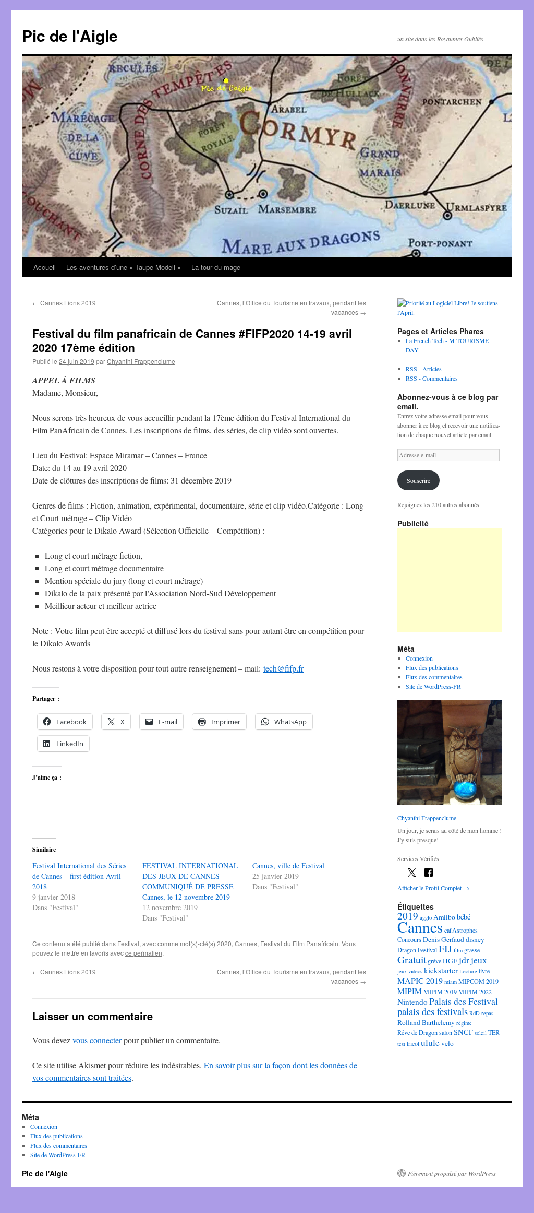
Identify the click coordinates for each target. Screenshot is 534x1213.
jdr (464, 959)
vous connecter (97, 1039)
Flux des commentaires (434, 677)
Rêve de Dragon (417, 1032)
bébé (463, 917)
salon (445, 1032)
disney (475, 939)
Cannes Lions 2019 (64, 302)
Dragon (406, 950)
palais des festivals (432, 1011)
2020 (224, 943)
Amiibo (444, 917)
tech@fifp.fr (283, 668)
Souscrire (418, 480)
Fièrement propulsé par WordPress (452, 1173)
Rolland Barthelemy (426, 1022)
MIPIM (409, 991)
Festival (128, 943)
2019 (407, 915)
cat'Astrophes (461, 930)
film (458, 950)
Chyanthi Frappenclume (141, 361)
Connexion (419, 658)
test (401, 1043)
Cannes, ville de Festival (288, 865)
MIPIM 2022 (475, 991)
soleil (481, 1033)
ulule (430, 1042)
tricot (413, 1043)
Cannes (246, 943)
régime (464, 1023)
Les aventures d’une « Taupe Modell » (123, 267)
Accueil (44, 267)
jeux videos (409, 971)
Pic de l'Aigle (70, 35)
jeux (479, 959)
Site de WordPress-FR (433, 686)
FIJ (445, 948)
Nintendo (412, 1001)
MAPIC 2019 (420, 980)
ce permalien (143, 952)
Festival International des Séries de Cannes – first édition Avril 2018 (79, 876)
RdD (474, 1013)
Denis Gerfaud (443, 939)
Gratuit (411, 959)
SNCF (463, 1032)
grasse (472, 950)
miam (450, 981)
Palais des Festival (463, 1001)
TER (494, 1032)
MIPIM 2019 (440, 991)
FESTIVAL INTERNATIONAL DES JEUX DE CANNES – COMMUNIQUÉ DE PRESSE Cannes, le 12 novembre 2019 (190, 881)
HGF (450, 960)
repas (487, 1013)
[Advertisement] (449, 580)
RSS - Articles (424, 368)
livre (484, 971)
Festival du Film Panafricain (299, 943)
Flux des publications (432, 667)
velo (447, 1043)
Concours (409, 939)
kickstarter (441, 970)
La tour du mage (215, 267)
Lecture (468, 971)
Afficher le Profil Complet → (433, 888)
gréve (434, 961)
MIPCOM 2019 (478, 981)
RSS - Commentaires (432, 378)
